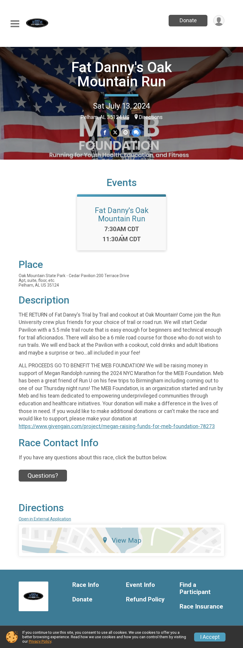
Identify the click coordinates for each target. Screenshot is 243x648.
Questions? (43, 475)
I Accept (210, 637)
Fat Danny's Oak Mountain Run (121, 74)
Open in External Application (45, 519)
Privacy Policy (40, 641)
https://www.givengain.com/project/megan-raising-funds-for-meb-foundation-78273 (117, 426)
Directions (151, 117)
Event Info (140, 585)
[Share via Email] (125, 132)
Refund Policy (145, 599)
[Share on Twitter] (115, 132)
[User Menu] (218, 20)
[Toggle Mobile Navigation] (15, 24)
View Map (126, 540)
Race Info (85, 585)
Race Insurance (201, 606)
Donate (188, 20)
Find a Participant (195, 588)
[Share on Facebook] (104, 132)
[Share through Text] (136, 132)
